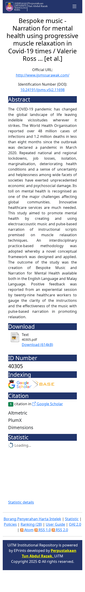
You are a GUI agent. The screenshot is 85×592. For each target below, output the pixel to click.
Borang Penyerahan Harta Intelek (32, 518)
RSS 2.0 (61, 529)
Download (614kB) (37, 344)
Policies (10, 524)
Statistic (72, 518)
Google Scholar (49, 403)
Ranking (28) (31, 524)
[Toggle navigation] (75, 6)
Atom (28, 529)
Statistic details (21, 502)
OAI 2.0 (75, 524)
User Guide (55, 524)
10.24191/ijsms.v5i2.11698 (42, 89)
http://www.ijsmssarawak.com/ (42, 75)
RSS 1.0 (44, 529)
